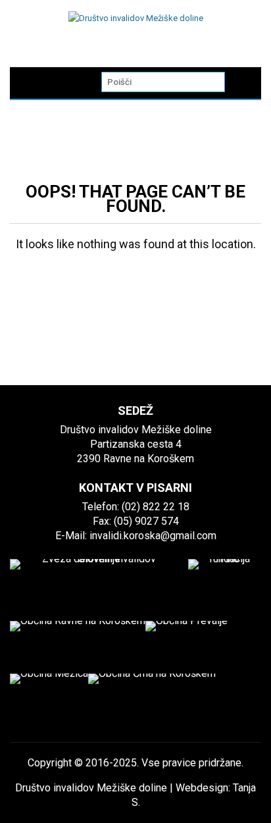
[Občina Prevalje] (186, 647)
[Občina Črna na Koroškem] (152, 700)
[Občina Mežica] (49, 700)
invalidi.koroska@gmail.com (152, 535)
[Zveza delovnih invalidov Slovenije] (94, 582)
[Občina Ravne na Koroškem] (77, 647)
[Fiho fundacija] (224, 582)
